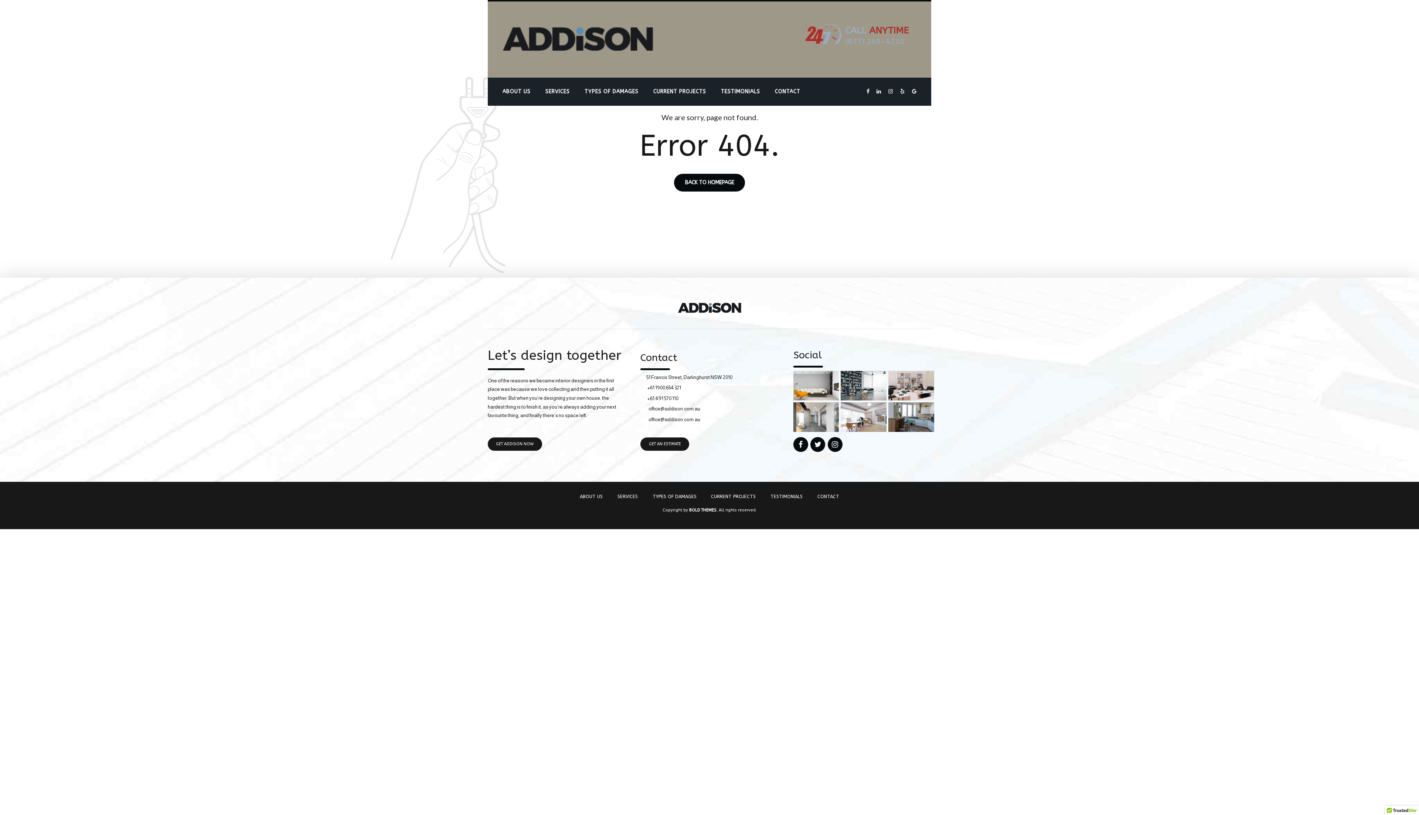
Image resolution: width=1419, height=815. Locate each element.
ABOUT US (517, 91)
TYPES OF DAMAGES (612, 91)
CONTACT (787, 91)
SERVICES (557, 91)
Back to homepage (709, 183)
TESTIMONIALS (740, 91)
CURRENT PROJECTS (679, 91)
